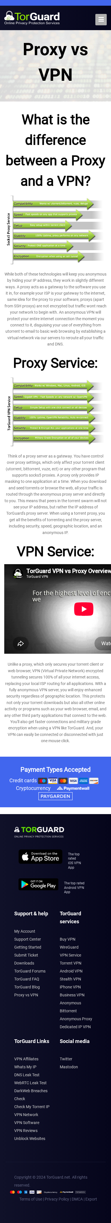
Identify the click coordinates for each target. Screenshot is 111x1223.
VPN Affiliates (26, 1059)
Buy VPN (67, 939)
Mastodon (69, 1067)
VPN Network (26, 1114)
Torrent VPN (70, 963)
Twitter (66, 1059)
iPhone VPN (70, 987)
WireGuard (69, 947)
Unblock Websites (29, 1138)
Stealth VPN (70, 979)
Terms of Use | (32, 1199)
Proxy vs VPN (26, 995)
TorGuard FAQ (26, 979)
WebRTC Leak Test (30, 1083)
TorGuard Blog (27, 987)
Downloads (24, 963)
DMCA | (78, 1199)
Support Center (27, 939)
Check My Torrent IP (32, 1106)
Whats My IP (25, 1067)
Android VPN (71, 971)
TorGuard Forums (30, 971)
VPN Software (26, 1122)
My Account (24, 931)
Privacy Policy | (58, 1199)
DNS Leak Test (27, 1075)
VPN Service (70, 955)
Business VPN (72, 995)
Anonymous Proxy (76, 1019)
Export (91, 1199)
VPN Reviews (26, 1130)
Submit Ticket (26, 955)
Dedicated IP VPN (75, 1027)
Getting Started (27, 947)
